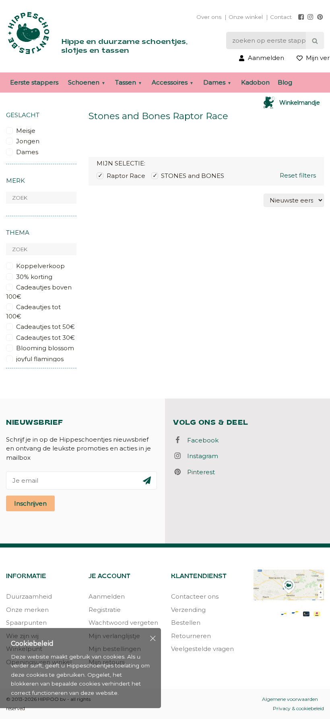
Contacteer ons (195, 596)
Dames (214, 82)
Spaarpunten (26, 622)
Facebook (200, 440)
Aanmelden (107, 596)
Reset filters (298, 175)
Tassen (125, 82)
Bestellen (185, 622)
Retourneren (191, 636)
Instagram (200, 456)
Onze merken (27, 610)
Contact (281, 17)
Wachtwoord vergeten (123, 622)
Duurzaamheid (29, 596)
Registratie (105, 610)
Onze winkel (246, 17)
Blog (285, 82)
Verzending (188, 610)
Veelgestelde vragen (202, 649)
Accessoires (170, 82)
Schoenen (83, 82)
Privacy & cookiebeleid (298, 708)
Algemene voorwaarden (290, 699)
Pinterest (198, 472)
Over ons (208, 17)
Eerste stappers (34, 82)
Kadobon (255, 82)
